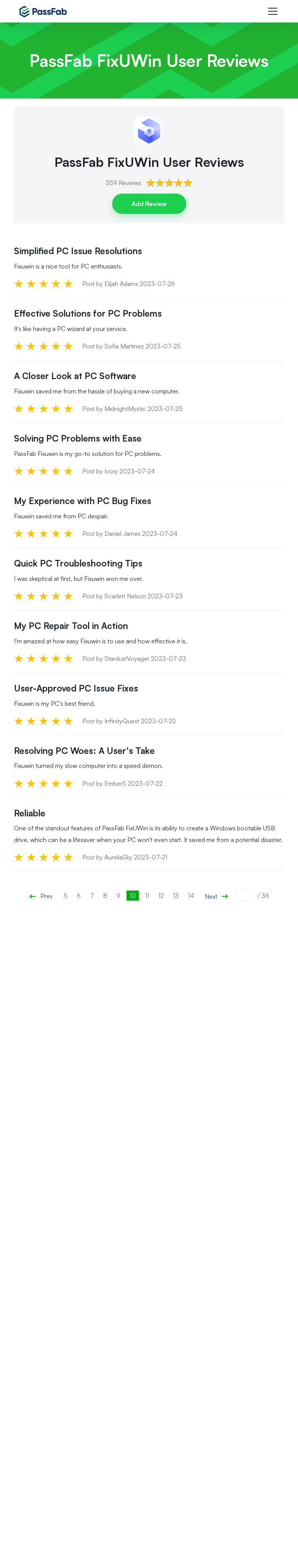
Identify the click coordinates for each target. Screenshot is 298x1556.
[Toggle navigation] (273, 11)
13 (176, 895)
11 (147, 895)
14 (191, 895)
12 (161, 895)
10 (133, 895)
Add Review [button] (149, 204)
